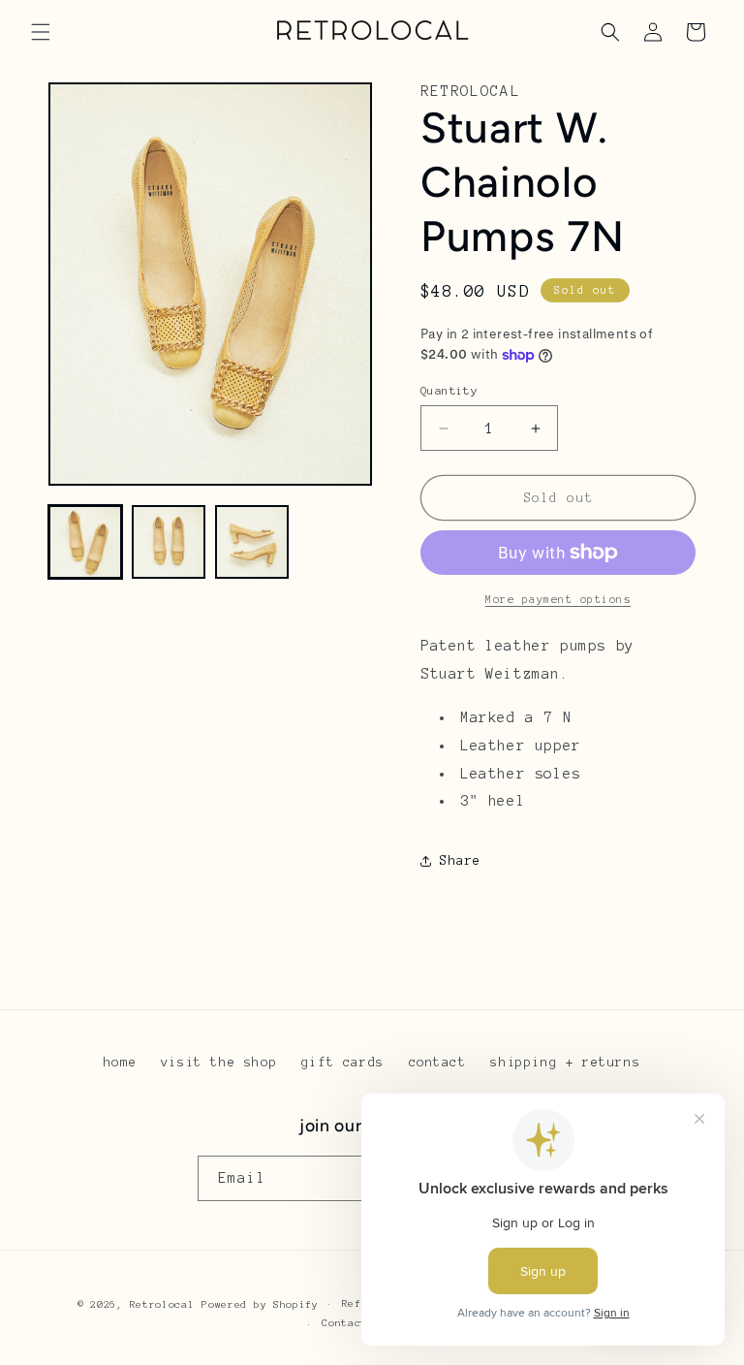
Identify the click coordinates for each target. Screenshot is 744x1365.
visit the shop (219, 1062)
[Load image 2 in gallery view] (168, 542)
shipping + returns (565, 1062)
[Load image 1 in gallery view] (85, 542)
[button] (40, 32)
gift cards (343, 1062)
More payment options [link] (558, 599)
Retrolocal (162, 1304)
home (120, 1062)
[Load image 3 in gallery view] (252, 542)
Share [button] (460, 861)
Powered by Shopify (260, 1304)
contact (438, 1062)
